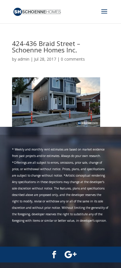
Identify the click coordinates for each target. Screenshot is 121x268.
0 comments (73, 59)
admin (23, 59)
